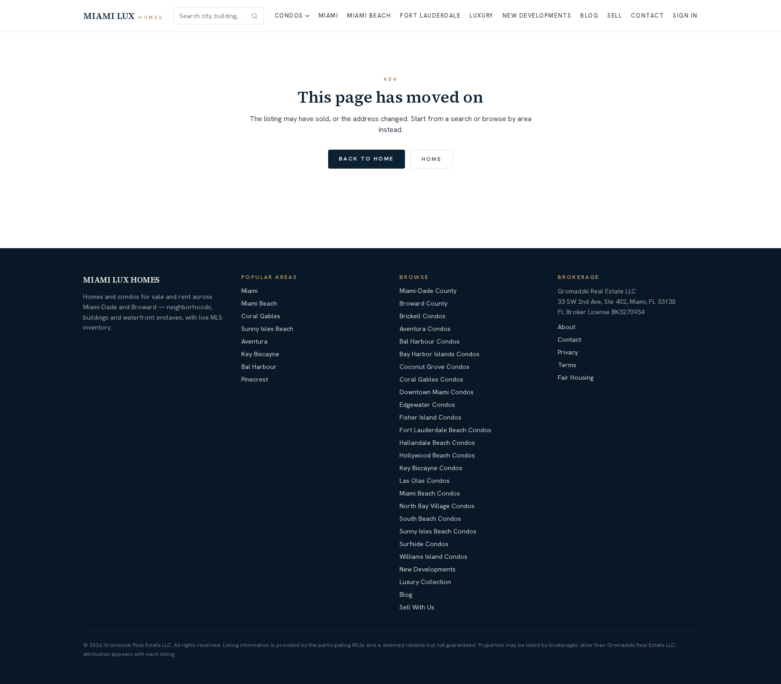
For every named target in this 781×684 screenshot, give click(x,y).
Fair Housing (575, 377)
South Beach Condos (430, 518)
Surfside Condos (424, 544)
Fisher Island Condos (430, 417)
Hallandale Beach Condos (437, 443)
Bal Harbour (259, 367)
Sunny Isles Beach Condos (438, 531)
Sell (614, 15)
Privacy (568, 352)
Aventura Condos (425, 329)
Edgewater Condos (427, 405)
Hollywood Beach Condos (437, 455)
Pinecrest (254, 379)
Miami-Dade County (428, 291)
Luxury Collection (425, 582)
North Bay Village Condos (437, 506)
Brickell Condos (423, 316)
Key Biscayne (260, 354)
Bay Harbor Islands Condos (440, 354)
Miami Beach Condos (430, 493)
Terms (567, 365)
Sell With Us (417, 607)
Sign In (685, 15)
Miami (329, 15)
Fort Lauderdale (430, 15)
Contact (647, 15)
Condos (289, 15)
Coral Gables (260, 316)
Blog (589, 15)
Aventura (254, 341)
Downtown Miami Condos (437, 392)
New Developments (537, 15)
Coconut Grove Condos (435, 367)
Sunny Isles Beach (267, 329)
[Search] (254, 16)
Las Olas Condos (425, 480)
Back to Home (366, 158)
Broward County (423, 303)
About (566, 327)
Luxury (481, 15)
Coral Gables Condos (431, 379)
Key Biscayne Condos (431, 468)
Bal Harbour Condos (430, 341)
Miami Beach (369, 15)
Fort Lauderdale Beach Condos (445, 430)
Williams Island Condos (433, 556)
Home (432, 159)
